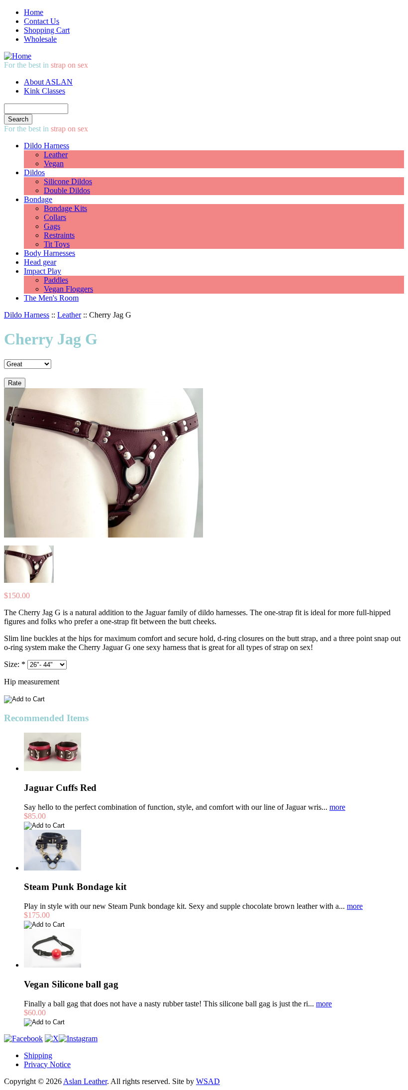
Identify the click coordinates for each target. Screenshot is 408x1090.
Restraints (59, 235)
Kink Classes (44, 91)
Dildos (34, 172)
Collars (55, 217)
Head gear (40, 262)
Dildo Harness (46, 145)
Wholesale (40, 39)
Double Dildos (67, 190)
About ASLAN (48, 82)
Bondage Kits (65, 208)
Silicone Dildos (68, 181)
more (337, 807)
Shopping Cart (47, 30)
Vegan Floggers (68, 289)
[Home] (17, 56)
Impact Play (42, 271)
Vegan (54, 163)
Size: (14, 664)
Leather (56, 154)
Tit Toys (57, 244)
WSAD (208, 1081)
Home (33, 12)
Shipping (38, 1055)
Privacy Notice (47, 1064)
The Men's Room (51, 298)
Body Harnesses (49, 253)
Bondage (38, 199)
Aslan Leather (85, 1081)
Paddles (56, 280)
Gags (52, 226)
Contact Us (41, 21)
